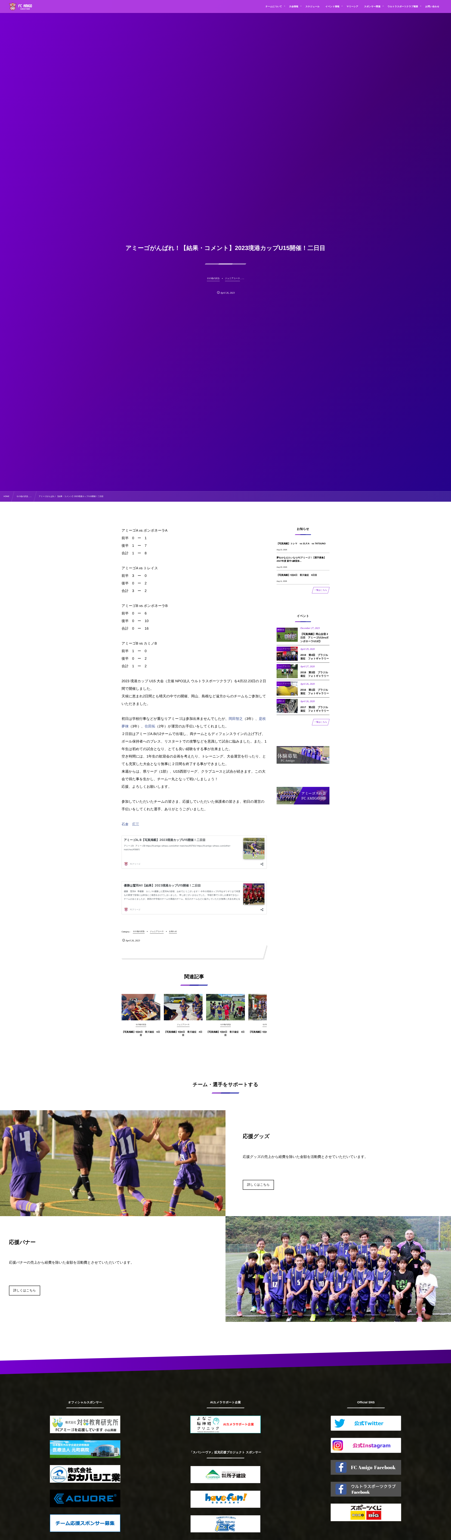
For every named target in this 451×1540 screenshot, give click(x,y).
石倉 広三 (130, 824)
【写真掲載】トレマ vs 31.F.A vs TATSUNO (301, 543)
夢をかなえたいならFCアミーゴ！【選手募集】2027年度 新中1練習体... (301, 559)
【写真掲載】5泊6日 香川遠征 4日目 (183, 1033)
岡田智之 (236, 719)
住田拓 (150, 726)
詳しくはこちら (258, 1184)
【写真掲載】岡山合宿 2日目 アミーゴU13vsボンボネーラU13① (314, 638)
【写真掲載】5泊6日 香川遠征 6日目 (141, 1033)
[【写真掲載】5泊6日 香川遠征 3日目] (225, 1007)
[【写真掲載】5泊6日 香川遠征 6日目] (141, 1007)
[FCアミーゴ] (24, 7)
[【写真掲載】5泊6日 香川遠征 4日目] (183, 1007)
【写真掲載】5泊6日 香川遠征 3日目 (225, 1033)
